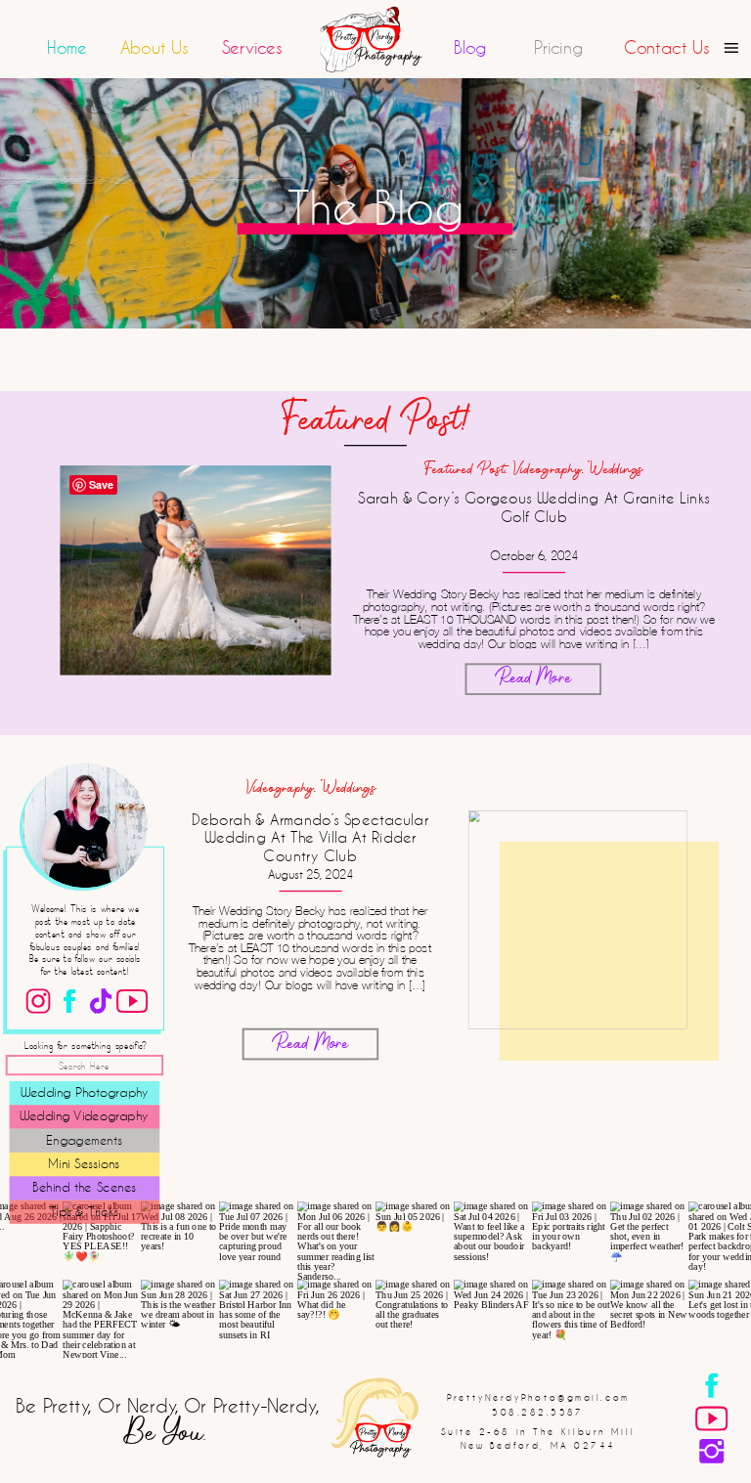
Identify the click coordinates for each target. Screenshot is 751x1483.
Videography (546, 470)
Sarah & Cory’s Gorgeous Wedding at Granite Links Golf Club (534, 506)
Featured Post (465, 470)
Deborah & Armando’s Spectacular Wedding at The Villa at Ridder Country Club (310, 837)
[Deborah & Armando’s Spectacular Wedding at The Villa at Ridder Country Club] (577, 919)
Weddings (615, 470)
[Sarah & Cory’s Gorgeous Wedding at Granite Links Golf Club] (195, 570)
